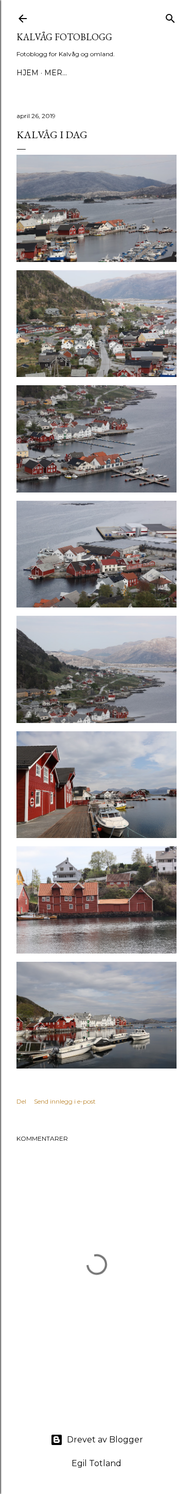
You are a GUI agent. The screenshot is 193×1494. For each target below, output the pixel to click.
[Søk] (170, 16)
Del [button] (21, 1101)
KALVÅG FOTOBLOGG (64, 37)
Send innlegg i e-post (65, 1101)
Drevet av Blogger (105, 1439)
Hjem (27, 72)
